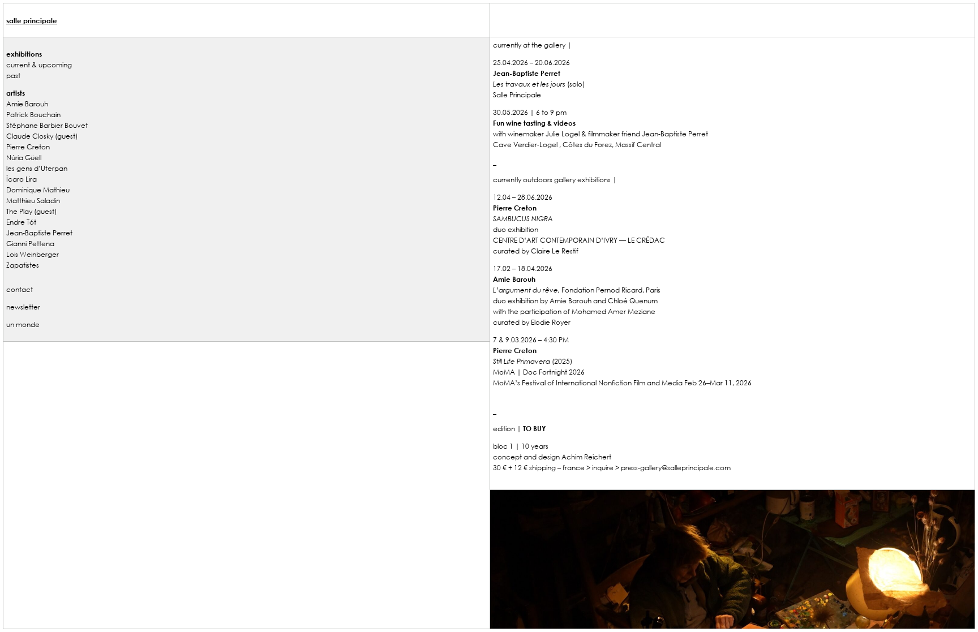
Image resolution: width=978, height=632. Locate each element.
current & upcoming (39, 64)
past (13, 75)
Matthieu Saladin (33, 200)
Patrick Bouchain (33, 114)
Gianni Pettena (30, 243)
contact (19, 289)
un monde (23, 324)
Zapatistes (22, 265)
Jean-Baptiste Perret (39, 232)
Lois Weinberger (32, 254)
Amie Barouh (27, 103)
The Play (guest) (31, 211)
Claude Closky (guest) (42, 136)
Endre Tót (21, 222)
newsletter (23, 307)
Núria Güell (23, 157)
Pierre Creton (28, 146)
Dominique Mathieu (38, 189)
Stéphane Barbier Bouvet (47, 125)
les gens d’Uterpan (36, 168)
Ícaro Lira (21, 179)
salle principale (31, 20)
